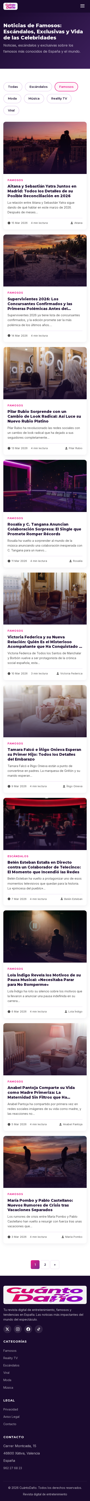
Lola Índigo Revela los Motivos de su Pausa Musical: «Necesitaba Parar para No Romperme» (44, 980)
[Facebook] (28, 1329)
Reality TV (59, 98)
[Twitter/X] (7, 1329)
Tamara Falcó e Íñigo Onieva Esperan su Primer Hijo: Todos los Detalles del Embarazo (44, 754)
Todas (13, 87)
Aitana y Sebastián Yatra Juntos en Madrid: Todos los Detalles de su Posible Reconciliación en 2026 (42, 191)
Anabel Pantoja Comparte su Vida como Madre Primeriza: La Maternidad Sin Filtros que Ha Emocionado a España (41, 1094)
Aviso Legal (11, 1416)
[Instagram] (18, 1329)
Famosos (66, 87)
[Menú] (82, 6)
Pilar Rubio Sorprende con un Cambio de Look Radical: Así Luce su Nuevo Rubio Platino (44, 416)
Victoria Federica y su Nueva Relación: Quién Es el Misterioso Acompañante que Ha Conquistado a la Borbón (44, 644)
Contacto (9, 1424)
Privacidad (10, 1409)
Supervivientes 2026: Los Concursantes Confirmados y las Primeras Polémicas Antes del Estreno (40, 306)
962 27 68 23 (12, 1468)
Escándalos (39, 87)
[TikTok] (39, 1329)
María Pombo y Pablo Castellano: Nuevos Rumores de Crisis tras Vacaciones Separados (40, 1205)
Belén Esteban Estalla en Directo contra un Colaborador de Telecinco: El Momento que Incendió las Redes (44, 867)
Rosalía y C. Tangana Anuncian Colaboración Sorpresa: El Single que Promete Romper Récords (44, 529)
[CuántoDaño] (10, 6)
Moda (12, 98)
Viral (11, 110)
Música (34, 98)
